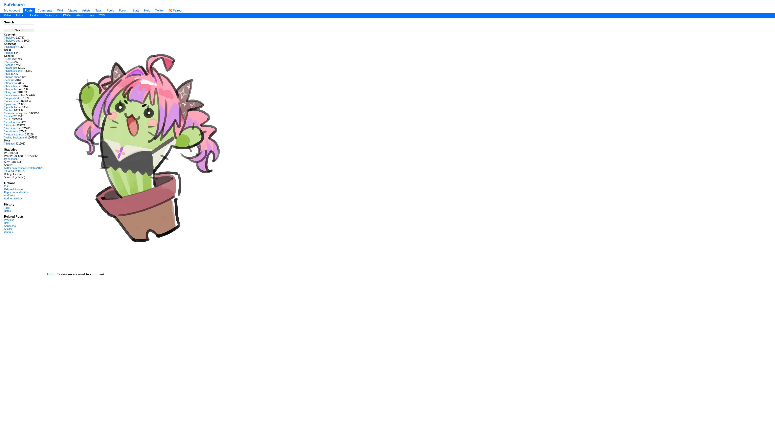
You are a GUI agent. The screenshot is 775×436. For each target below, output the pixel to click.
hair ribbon (12, 89)
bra (8, 73)
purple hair (12, 107)
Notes (7, 210)
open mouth (13, 101)
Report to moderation (16, 192)
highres (10, 143)
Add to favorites (13, 198)
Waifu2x (9, 232)
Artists (86, 10)
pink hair (11, 104)
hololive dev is (14, 40)
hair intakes (13, 86)
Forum (123, 10)
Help (147, 10)
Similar (8, 229)
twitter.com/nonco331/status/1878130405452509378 (23, 170)
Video (7, 15)
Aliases (72, 10)
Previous (9, 219)
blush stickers (14, 70)
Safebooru (14, 4)
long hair (11, 92)
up (22, 177)
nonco (9, 52)
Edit (6, 186)
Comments (45, 10)
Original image (13, 189)
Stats (135, 10)
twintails (11, 125)
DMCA (67, 15)
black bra (11, 67)
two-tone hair (13, 128)
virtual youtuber (15, 134)
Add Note (9, 195)
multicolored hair (15, 95)
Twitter (159, 10)
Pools (110, 10)
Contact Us (51, 15)
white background (16, 137)
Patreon (177, 10)
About (79, 15)
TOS (102, 15)
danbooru (13, 158)
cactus (10, 80)
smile (9, 116)
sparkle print (13, 122)
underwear (12, 131)
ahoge (9, 64)
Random (34, 15)
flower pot (12, 83)
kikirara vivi (13, 46)
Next (6, 222)
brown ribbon (13, 77)
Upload (20, 15)
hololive (10, 37)
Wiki (60, 10)
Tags (98, 10)
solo (8, 119)
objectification (14, 98)
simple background (17, 113)
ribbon (9, 110)
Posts (29, 10)
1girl (8, 58)
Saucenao (10, 225)
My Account (12, 10)
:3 (7, 61)
